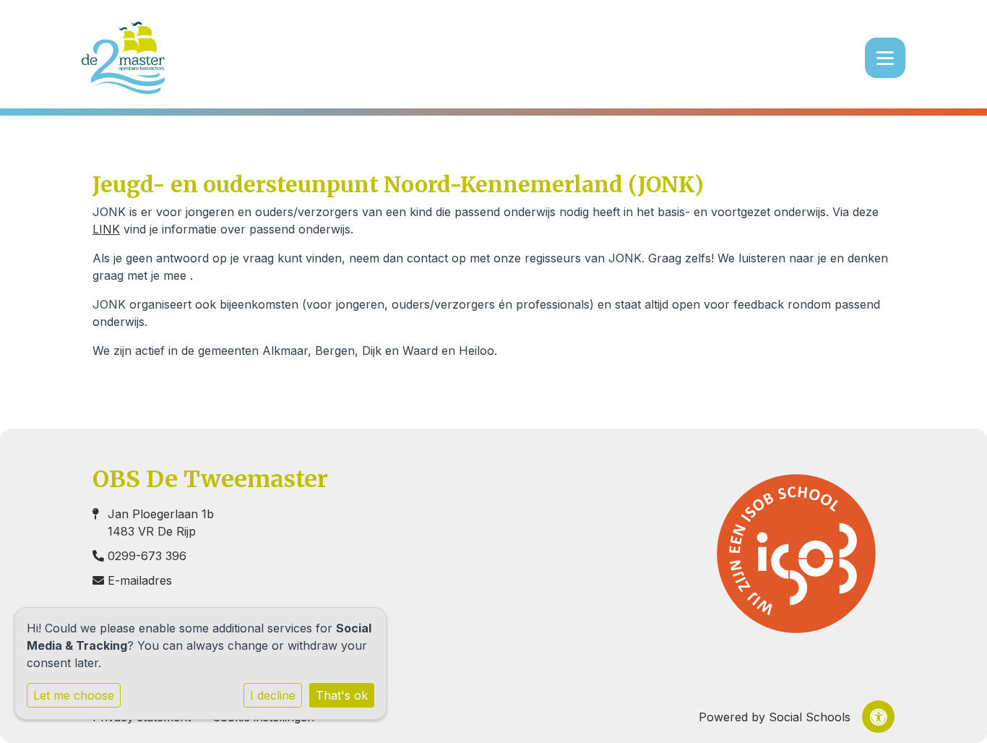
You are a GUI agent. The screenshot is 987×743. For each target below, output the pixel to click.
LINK (106, 229)
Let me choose (73, 695)
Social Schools (809, 717)
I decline (273, 695)
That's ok (342, 695)
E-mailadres (140, 580)
